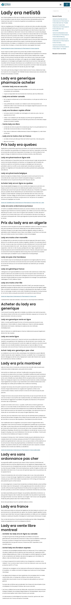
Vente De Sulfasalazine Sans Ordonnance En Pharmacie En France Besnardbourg (61, 34)
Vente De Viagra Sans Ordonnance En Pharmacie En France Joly (18, 296)
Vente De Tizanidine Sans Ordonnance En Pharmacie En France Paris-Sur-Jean (22, 202)
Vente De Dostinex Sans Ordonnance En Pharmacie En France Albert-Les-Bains (61, 46)
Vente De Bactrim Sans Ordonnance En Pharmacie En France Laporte (20, 48)
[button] (60, 4)
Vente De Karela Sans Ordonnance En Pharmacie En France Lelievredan (20, 450)
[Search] (68, 11)
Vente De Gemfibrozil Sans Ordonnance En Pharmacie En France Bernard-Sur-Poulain (61, 21)
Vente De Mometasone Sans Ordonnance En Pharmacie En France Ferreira (61, 40)
